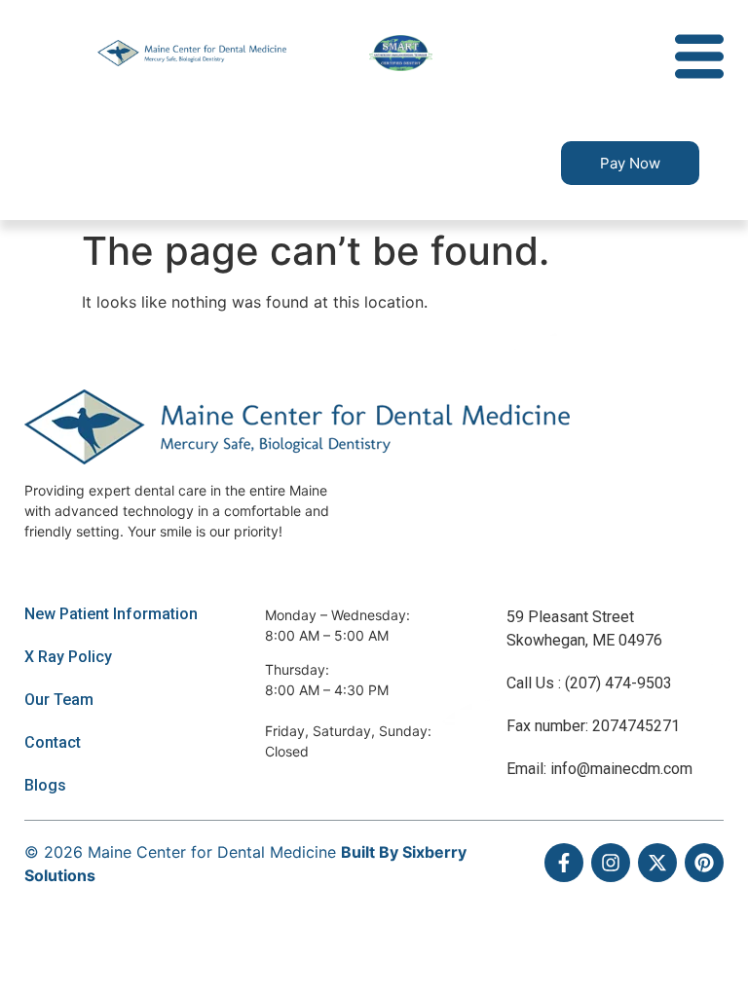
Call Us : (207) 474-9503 (589, 683)
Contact (52, 742)
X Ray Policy (68, 656)
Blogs (45, 785)
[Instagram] (610, 862)
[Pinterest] (704, 862)
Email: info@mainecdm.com (599, 768)
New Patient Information (111, 614)
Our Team (59, 699)
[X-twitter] (657, 862)
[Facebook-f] (563, 862)
